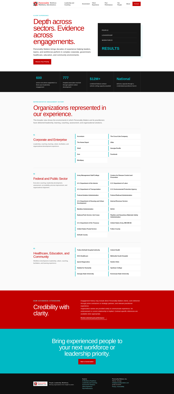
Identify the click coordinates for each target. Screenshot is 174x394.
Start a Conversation (87, 361)
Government (86, 4)
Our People (119, 4)
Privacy (114, 386)
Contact (136, 4)
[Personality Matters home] (41, 4)
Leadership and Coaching (69, 4)
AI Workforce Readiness (89, 381)
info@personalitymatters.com (120, 382)
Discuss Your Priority (42, 61)
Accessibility (120, 386)
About (128, 4)
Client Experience (95, 4)
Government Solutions (88, 384)
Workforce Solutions (53, 4)
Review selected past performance (94, 318)
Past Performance (109, 4)
